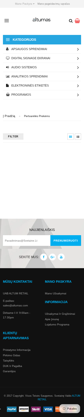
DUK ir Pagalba (12, 366)
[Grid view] (70, 137)
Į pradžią (9, 116)
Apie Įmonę (52, 319)
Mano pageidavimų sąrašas (54, 3)
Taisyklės (8, 360)
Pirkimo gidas (11, 355)
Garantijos (9, 371)
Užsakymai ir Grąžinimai (60, 313)
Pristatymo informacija (16, 349)
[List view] (78, 137)
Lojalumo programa (57, 324)
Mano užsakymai (55, 293)
